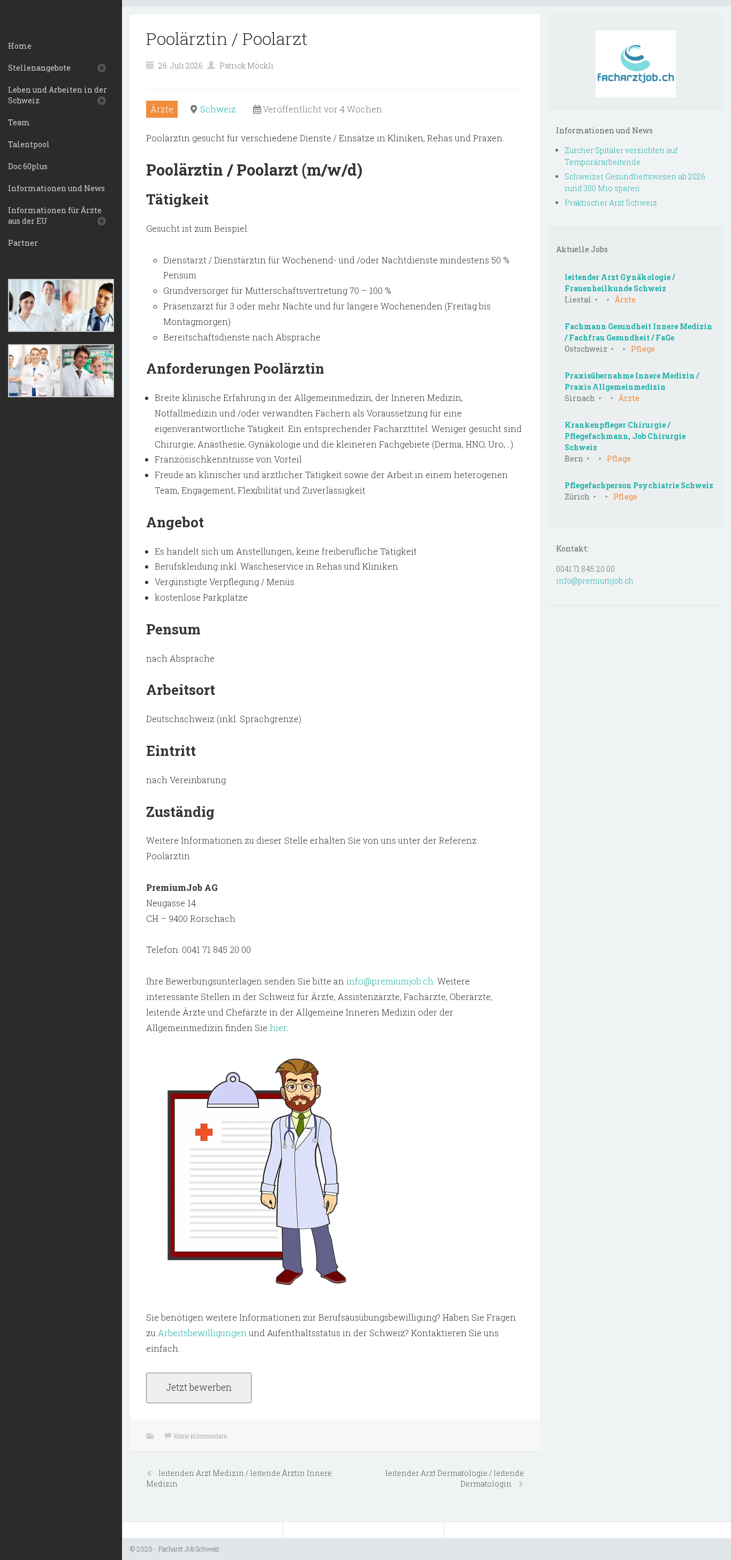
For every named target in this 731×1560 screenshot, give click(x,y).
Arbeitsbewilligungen (202, 1332)
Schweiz (218, 109)
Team (19, 122)
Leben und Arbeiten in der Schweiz (57, 95)
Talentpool (29, 144)
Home (20, 46)
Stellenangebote (39, 68)
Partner (23, 243)
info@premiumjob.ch (389, 981)
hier (278, 1027)
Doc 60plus (28, 166)
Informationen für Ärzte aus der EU (55, 215)
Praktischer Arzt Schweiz (611, 203)
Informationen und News (56, 188)
